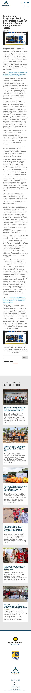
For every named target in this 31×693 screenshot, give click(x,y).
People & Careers (15, 689)
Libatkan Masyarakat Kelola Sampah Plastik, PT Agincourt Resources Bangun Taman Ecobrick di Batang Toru (15, 448)
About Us (15, 684)
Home (15, 682)
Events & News (15, 687)
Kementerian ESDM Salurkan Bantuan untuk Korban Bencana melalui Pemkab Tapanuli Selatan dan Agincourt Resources (15, 488)
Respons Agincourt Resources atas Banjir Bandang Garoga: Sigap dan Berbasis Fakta (14, 567)
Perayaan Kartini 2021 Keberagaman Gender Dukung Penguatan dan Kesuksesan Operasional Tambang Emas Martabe (15, 74)
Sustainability (16, 686)
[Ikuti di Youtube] (28, 2)
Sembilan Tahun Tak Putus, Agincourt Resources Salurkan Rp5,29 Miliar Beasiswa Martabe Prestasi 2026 (15, 409)
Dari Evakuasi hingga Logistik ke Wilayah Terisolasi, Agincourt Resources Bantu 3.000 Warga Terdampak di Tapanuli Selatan (13, 528)
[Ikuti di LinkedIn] (24, 2)
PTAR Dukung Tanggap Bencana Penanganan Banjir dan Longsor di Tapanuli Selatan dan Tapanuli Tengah (15, 606)
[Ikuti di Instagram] (21, 2)
